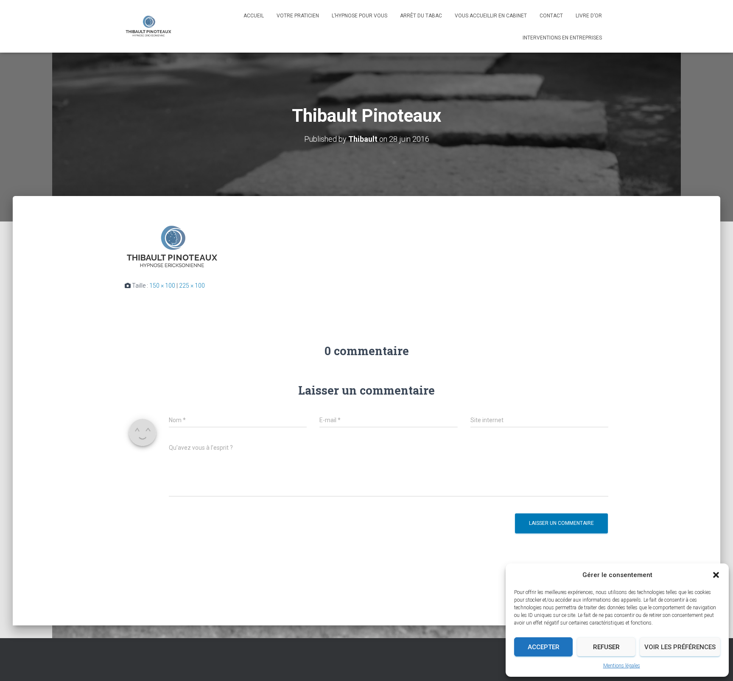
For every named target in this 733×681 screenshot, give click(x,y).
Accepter (544, 647)
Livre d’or (589, 16)
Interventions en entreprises (562, 38)
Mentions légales (621, 666)
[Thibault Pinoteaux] (148, 26)
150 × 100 (162, 285)
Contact (551, 16)
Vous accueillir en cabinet (491, 16)
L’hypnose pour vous (359, 16)
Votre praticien (298, 16)
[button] (716, 575)
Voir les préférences (680, 647)
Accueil (253, 16)
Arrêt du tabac (421, 16)
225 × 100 (192, 285)
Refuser (606, 647)
